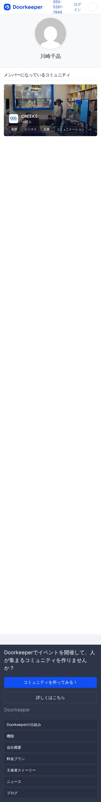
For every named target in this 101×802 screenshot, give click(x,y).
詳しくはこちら (50, 697)
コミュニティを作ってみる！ (50, 682)
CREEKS (29, 116)
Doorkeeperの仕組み (24, 724)
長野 (14, 129)
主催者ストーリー (21, 770)
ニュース (14, 781)
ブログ (12, 793)
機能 (10, 736)
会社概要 (14, 747)
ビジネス (30, 129)
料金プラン (16, 758)
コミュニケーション (70, 129)
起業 (47, 129)
